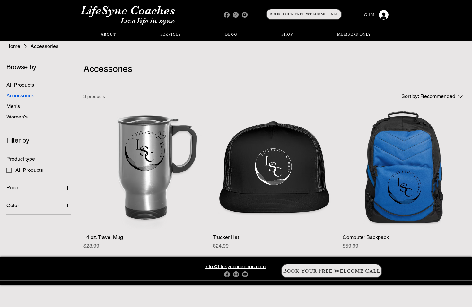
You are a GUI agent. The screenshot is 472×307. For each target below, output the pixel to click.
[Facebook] (227, 15)
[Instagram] (236, 15)
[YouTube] (245, 15)
